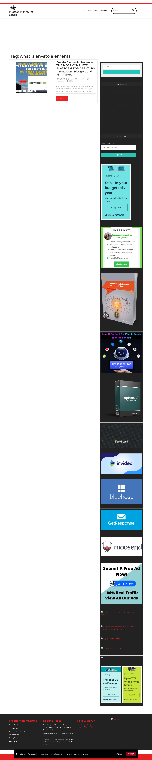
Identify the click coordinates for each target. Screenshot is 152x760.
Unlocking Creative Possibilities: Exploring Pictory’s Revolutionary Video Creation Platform (120, 115)
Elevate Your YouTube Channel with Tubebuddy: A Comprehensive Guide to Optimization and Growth (119, 124)
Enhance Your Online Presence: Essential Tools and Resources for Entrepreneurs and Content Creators (121, 107)
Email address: (107, 144)
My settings (117, 754)
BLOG (90, 10)
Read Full (62, 99)
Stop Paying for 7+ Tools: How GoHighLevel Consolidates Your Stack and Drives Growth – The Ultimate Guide (121, 94)
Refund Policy (13, 741)
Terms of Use (13, 728)
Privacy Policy (13, 738)
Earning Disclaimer (15, 725)
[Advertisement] (76, 33)
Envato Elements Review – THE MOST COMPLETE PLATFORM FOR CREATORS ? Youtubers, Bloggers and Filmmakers (75, 68)
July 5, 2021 (61, 79)
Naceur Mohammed (77, 79)
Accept (131, 754)
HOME (84, 10)
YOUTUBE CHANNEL (101, 10)
